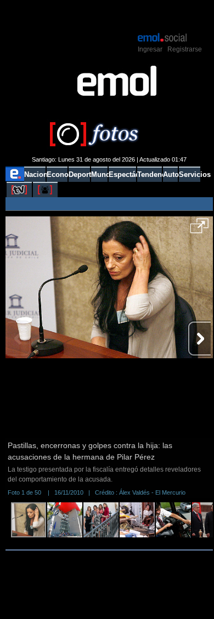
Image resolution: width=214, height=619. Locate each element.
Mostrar (109, 15)
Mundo (99, 174)
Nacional (35, 174)
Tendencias (149, 174)
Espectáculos (122, 174)
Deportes (79, 174)
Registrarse (184, 49)
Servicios (189, 174)
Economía (57, 174)
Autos (170, 174)
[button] (199, 229)
